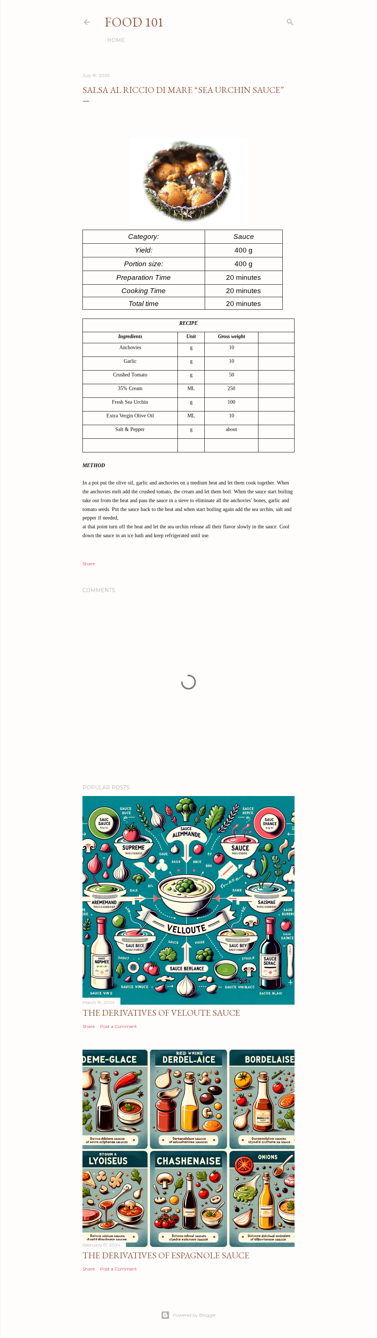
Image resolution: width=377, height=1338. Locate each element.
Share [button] (88, 563)
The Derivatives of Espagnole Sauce (165, 1255)
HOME (116, 40)
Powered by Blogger (194, 1315)
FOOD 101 (134, 22)
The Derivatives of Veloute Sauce (161, 1012)
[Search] (290, 20)
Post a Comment (118, 1026)
